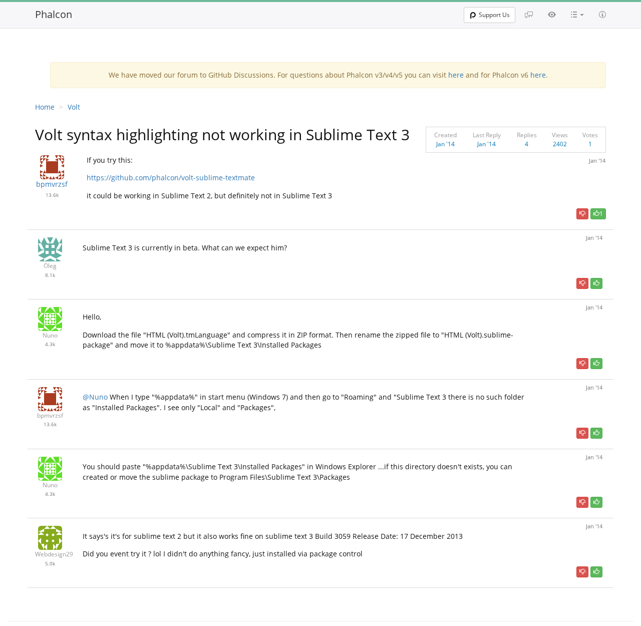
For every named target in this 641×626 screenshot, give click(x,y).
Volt (74, 107)
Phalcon (53, 14)
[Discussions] (528, 14)
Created (445, 135)
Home (45, 107)
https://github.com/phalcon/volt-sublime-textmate (171, 177)
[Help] (602, 14)
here (456, 75)
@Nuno (95, 397)
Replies (527, 135)
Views (560, 135)
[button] (577, 14)
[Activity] (551, 14)
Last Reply (487, 135)
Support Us (494, 15)
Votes (590, 135)
